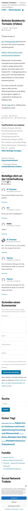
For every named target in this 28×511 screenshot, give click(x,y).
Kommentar (5, 316)
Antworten (4, 202)
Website (4, 353)
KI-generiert (21, 433)
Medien (5, 437)
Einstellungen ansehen (14, 506)
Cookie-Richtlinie (8, 509)
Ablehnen (14, 502)
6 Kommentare (7, 30)
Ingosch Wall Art (8, 457)
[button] (26, 486)
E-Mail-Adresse (6, 344)
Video (9, 105)
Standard (10, 440)
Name (4, 336)
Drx (3, 42)
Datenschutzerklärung (15, 509)
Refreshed (3, 441)
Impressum (21, 509)
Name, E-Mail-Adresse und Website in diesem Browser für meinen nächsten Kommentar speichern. (14, 364)
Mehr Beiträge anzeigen (12, 151)
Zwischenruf (8, 444)
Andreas (5, 28)
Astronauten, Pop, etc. (8, 423)
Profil (4, 10)
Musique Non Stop (8, 118)
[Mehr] (23, 10)
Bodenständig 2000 (13, 42)
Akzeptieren (14, 498)
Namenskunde (15, 10)
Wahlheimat (20, 441)
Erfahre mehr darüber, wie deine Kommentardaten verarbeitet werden (14, 383)
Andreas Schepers (9, 3)
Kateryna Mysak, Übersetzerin (13, 460)
